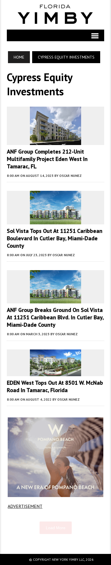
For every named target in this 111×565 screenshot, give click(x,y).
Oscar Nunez (70, 175)
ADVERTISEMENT (25, 506)
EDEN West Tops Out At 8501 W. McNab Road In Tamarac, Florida (55, 386)
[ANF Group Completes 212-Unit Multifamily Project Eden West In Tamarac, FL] (55, 141)
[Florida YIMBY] (55, 15)
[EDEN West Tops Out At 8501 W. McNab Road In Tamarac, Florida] (55, 372)
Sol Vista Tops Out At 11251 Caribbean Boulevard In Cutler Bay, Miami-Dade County (54, 238)
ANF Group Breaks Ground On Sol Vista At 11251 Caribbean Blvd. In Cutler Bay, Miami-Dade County (55, 317)
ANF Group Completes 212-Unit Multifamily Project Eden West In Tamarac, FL (47, 159)
